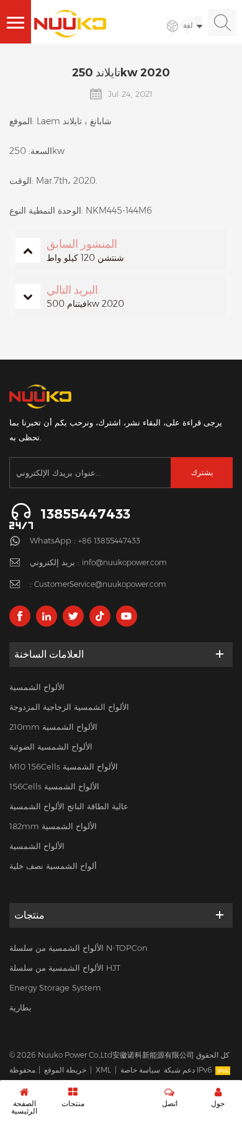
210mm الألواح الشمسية (53, 727)
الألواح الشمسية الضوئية (50, 746)
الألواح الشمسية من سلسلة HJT (64, 968)
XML (103, 1069)
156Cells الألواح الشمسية (54, 786)
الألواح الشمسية (37, 687)
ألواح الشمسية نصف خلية (53, 866)
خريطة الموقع (65, 1069)
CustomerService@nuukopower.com (100, 584)
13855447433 (85, 514)
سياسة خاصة (140, 1069)
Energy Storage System (55, 987)
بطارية (20, 1007)
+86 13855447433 (109, 540)
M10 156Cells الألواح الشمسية (63, 766)
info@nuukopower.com (124, 562)
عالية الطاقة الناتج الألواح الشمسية (68, 806)
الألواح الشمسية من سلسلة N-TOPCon (78, 948)
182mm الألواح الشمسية (53, 826)
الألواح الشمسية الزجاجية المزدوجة (69, 707)
